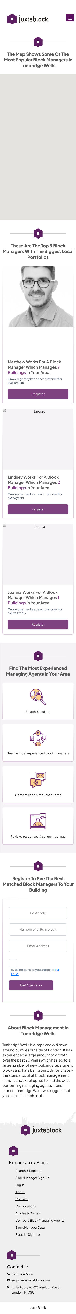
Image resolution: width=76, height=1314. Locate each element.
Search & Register (28, 1170)
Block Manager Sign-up (32, 1178)
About (20, 1192)
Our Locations (25, 1206)
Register (38, 394)
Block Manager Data (30, 1227)
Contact (21, 1199)
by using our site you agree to (35, 972)
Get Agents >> (31, 985)
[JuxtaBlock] (27, 19)
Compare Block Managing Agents (39, 1220)
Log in (19, 1185)
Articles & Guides (27, 1213)
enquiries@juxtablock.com (30, 1280)
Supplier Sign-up (27, 1234)
